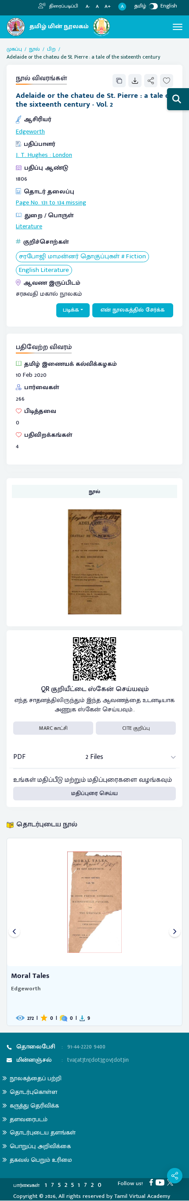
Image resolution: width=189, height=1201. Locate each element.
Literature (29, 226)
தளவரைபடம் (28, 1119)
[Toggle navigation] (177, 27)
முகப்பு (14, 49)
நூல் (34, 49)
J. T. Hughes (32, 155)
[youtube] (161, 1182)
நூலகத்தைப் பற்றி (36, 1078)
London (62, 155)
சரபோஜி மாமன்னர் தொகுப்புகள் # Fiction (82, 257)
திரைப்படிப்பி (63, 6)
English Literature (44, 270)
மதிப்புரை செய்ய (94, 793)
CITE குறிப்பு (136, 728)
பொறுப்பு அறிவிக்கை (40, 1146)
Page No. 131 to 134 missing (51, 202)
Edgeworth (30, 131)
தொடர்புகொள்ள (33, 1092)
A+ (108, 7)
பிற (51, 49)
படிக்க (71, 310)
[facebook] (152, 1182)
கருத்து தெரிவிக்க (34, 1105)
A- (88, 7)
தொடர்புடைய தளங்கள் (43, 1132)
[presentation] (14, 932)
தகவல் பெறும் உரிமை (41, 1159)
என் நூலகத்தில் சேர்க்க (133, 310)
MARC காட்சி (53, 728)
